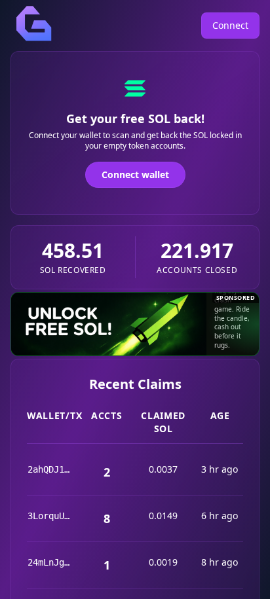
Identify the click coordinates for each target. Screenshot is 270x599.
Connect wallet (135, 174)
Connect (230, 25)
